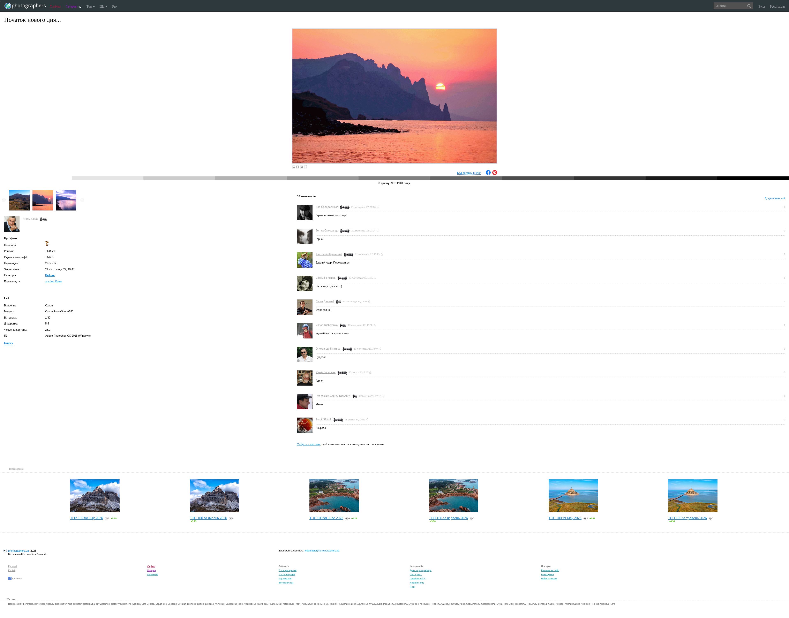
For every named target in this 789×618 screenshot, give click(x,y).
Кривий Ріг (335, 604)
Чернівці (604, 604)
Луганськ (363, 604)
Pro (114, 6)
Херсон (559, 604)
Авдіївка (136, 604)
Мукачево (413, 604)
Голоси (8, 343)
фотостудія (117, 604)
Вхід (762, 6)
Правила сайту (418, 578)
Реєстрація (777, 6)
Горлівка (191, 604)
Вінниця (182, 604)
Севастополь (473, 604)
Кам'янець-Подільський (269, 604)
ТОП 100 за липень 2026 (208, 518)
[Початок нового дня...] (42, 191)
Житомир (220, 604)
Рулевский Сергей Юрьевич (333, 395)
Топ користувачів (287, 570)
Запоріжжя (231, 604)
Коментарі (152, 574)
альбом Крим (53, 281)
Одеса (444, 604)
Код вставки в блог (469, 172)
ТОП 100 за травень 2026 (687, 518)
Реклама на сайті (550, 570)
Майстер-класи (549, 578)
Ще (102, 6)
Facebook (17, 578)
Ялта (612, 604)
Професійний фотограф (20, 604)
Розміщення (547, 574)
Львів (379, 604)
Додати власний (775, 198)
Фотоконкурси (286, 582)
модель (50, 604)
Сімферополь (488, 604)
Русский (12, 566)
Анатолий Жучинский (329, 254)
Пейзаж (50, 275)
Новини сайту (417, 582)
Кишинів (311, 604)
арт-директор (103, 604)
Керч (298, 604)
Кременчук (322, 604)
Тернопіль (520, 604)
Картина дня (285, 578)
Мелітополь (401, 604)
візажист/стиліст (63, 604)
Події (412, 587)
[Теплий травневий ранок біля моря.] (66, 191)
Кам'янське (288, 604)
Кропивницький (349, 604)
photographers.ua (18, 550)
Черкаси (585, 604)
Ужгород (542, 604)
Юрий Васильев (326, 372)
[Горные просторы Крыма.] (19, 191)
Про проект (416, 574)
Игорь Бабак (30, 218)
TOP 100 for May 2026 (565, 518)
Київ (304, 604)
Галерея (74, 6)
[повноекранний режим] (305, 166)
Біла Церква (148, 604)
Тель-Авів (509, 604)
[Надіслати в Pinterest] (494, 174)
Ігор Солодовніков (327, 206)
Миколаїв (425, 604)
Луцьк (372, 604)
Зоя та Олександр (327, 230)
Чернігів (595, 604)
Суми (499, 604)
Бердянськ (161, 604)
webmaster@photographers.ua (322, 550)
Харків (551, 604)
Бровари (172, 604)
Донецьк (209, 604)
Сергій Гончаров (326, 277)
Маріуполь (388, 604)
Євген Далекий (325, 301)
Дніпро (200, 604)
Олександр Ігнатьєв (328, 348)
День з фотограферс (420, 570)
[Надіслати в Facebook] (488, 174)
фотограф (39, 604)
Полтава (453, 604)
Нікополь (435, 604)
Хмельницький (572, 604)
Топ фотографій (287, 574)
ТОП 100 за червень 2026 (448, 518)
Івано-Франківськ (247, 604)
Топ (90, 6)
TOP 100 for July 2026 (86, 518)
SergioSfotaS (323, 419)
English (11, 570)
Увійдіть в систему (308, 444)
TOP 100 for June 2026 (326, 518)
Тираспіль (531, 604)
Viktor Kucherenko (327, 325)
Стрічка (55, 6)
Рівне (462, 604)
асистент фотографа (84, 604)
